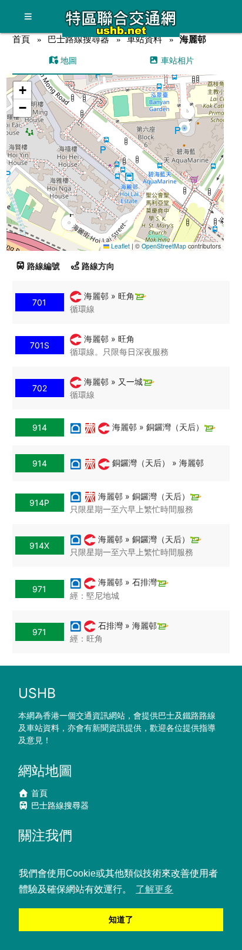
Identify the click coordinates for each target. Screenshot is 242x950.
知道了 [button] (121, 919)
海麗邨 (193, 39)
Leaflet (119, 245)
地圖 (67, 60)
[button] (115, 151)
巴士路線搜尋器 (78, 39)
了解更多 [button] (154, 889)
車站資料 (144, 39)
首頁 (21, 39)
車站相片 (176, 60)
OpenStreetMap (164, 245)
